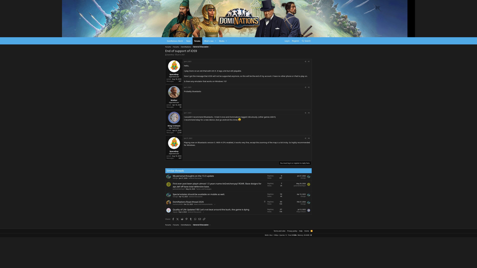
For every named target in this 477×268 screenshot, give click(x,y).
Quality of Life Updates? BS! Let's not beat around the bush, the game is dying (211, 209)
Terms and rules (279, 231)
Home (306, 231)
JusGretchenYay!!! (179, 189)
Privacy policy (292, 231)
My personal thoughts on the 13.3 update (193, 175)
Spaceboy (170, 54)
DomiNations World (175, 41)
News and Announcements (203, 204)
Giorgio (175, 178)
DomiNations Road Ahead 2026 (188, 201)
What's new (209, 41)
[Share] (305, 61)
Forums (197, 41)
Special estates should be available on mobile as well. (199, 194)
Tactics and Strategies (203, 189)
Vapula (175, 212)
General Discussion (195, 178)
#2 (309, 87)
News (188, 41)
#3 (309, 113)
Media (221, 41)
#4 (309, 138)
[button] (215, 40)
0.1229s (294, 235)
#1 (309, 61)
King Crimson (301, 212)
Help (300, 231)
